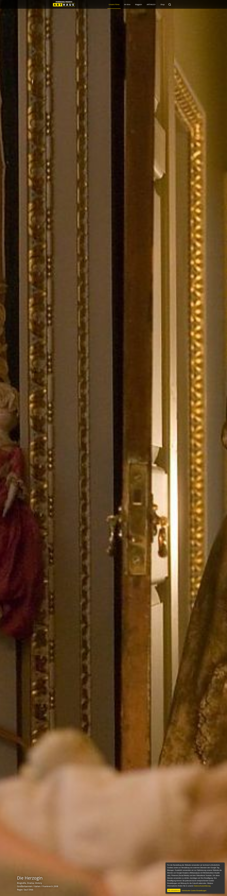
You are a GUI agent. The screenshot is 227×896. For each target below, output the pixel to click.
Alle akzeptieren (174, 890)
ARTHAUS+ (151, 4)
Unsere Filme (114, 4)
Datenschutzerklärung (202, 886)
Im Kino (127, 4)
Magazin (138, 4)
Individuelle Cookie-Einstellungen (194, 890)
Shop (162, 4)
